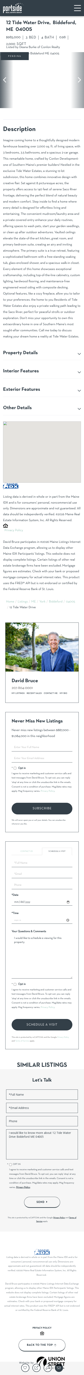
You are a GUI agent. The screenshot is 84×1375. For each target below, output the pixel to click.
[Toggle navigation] (77, 8)
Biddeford (56, 601)
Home (10, 601)
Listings (23, 601)
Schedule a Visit (57, 851)
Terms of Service (22, 1041)
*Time (15, 913)
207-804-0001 (22, 688)
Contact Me (51, 693)
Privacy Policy (13, 530)
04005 (70, 601)
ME (33, 601)
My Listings (18, 693)
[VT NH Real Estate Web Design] (51, 1363)
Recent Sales (34, 693)
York (42, 601)
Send (40, 1202)
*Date (15, 895)
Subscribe (42, 808)
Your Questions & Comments (29, 931)
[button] (6, 80)
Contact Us (26, 851)
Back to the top (40, 1345)
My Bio (63, 693)
